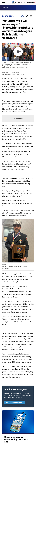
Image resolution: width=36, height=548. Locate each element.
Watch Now (30, 2)
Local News (8, 16)
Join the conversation (14, 402)
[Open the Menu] (3, 2)
